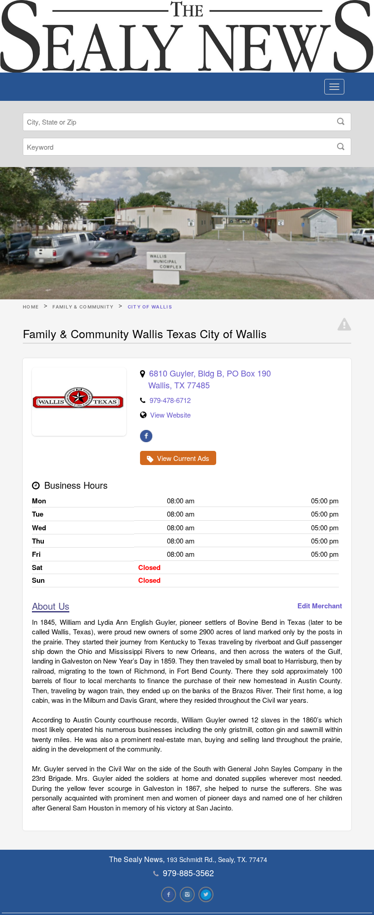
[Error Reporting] (344, 324)
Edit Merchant (319, 606)
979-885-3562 (188, 872)
